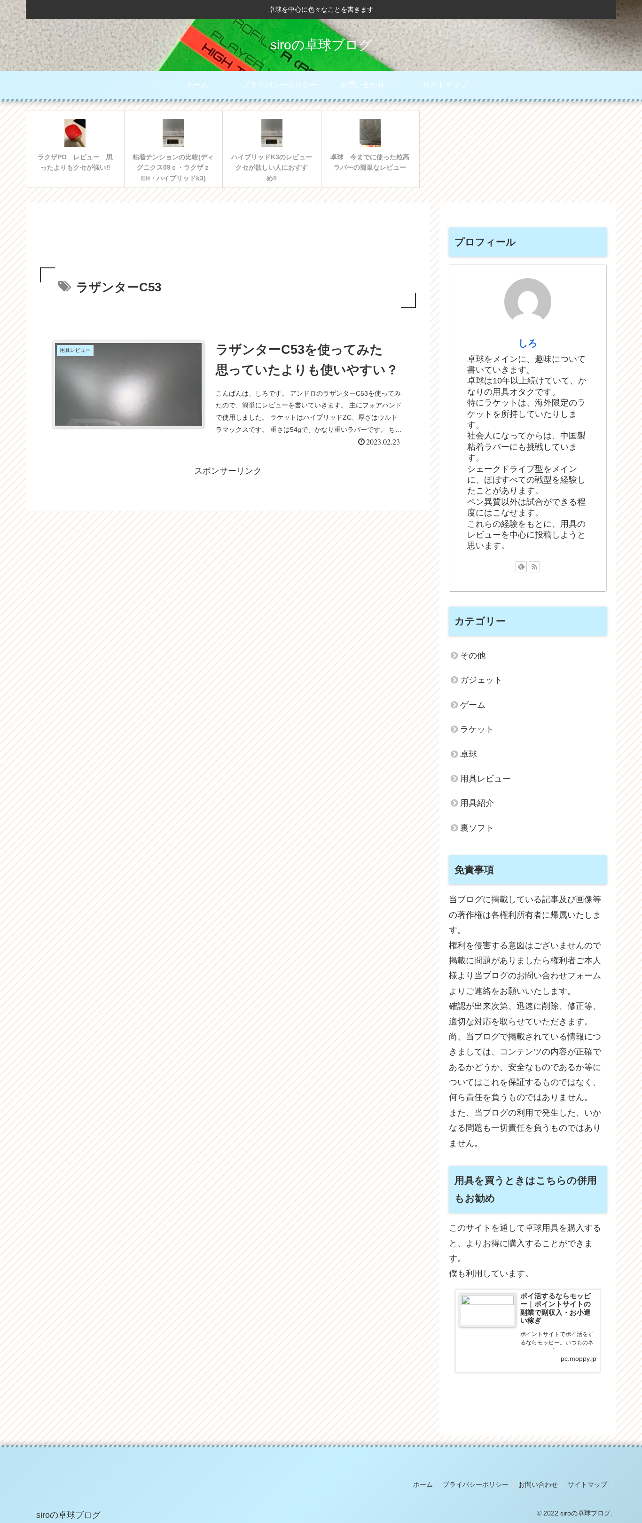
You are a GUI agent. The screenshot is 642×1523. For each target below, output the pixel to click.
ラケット (477, 729)
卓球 (468, 754)
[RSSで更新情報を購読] (534, 566)
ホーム (423, 1484)
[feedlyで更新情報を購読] (521, 566)
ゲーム (472, 705)
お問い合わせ (538, 1484)
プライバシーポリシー (476, 1484)
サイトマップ (587, 1484)
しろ (527, 343)
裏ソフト (477, 828)
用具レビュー (485, 778)
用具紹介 (477, 803)
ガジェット (481, 680)
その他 (472, 655)
